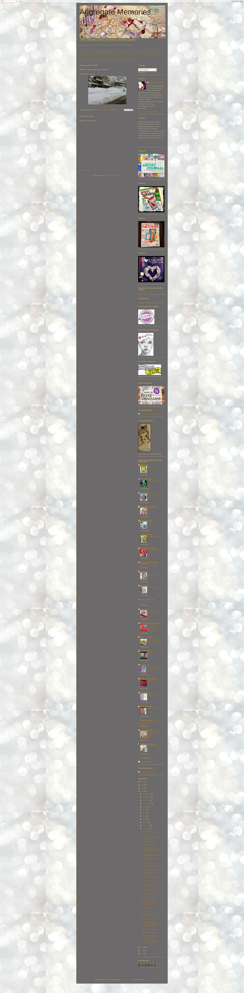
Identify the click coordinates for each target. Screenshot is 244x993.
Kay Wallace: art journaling (150, 623)
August (145, 806)
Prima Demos (122, 39)
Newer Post (85, 170)
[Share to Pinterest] (132, 110)
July (144, 810)
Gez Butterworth (146, 758)
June (145, 813)
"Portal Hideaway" (153, 745)
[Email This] (125, 110)
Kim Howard (144, 585)
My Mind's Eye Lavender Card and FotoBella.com (150, 924)
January (146, 829)
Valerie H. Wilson (146, 534)
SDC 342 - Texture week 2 (149, 565)
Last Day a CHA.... (148, 881)
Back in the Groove (154, 587)
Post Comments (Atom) (112, 175)
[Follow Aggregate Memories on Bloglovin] (145, 355)
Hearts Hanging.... (148, 845)
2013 (142, 791)
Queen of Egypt (153, 494)
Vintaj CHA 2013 (147, 894)
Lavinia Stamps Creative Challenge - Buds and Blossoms (155, 640)
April (144, 819)
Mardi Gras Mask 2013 (150, 929)
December (147, 794)
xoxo (149, 508)
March (145, 822)
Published (101, 39)
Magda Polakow (146, 651)
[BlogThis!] (127, 110)
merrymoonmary (126, 979)
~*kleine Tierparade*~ (155, 480)
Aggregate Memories (115, 12)
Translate (155, 72)
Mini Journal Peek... (149, 897)
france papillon (145, 761)
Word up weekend (154, 694)
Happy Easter (152, 680)
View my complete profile (147, 111)
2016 (142, 782)
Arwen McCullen (146, 479)
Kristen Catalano (146, 730)
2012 (142, 947)
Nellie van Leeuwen (147, 599)
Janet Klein (144, 609)
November (147, 797)
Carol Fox (144, 571)
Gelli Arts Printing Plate (150, 855)
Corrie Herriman (146, 520)
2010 (142, 953)
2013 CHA (145, 911)
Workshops (132, 39)
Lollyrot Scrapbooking (148, 506)
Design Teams (91, 39)
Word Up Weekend (154, 708)
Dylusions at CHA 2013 (150, 878)
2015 (142, 785)
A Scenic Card (153, 467)
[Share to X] (129, 110)
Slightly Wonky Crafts (148, 548)
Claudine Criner (146, 706)
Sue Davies (144, 493)
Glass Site (142, 293)
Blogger (146, 979)
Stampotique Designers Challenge (149, 563)
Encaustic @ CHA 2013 (150, 869)
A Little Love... (147, 863)
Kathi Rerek (144, 465)
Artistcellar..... (147, 834)
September (147, 803)
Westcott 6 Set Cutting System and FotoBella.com (150, 839)
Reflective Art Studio (156, 83)
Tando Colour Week (154, 550)
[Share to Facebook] (130, 110)
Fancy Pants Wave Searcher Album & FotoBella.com (149, 902)
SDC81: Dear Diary (149, 932)
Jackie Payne (145, 692)
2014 (142, 788)
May (144, 816)
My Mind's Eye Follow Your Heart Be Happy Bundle (150, 850)
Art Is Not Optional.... (150, 831)
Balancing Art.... (147, 919)
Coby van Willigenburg (148, 678)
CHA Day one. (147, 907)
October (146, 800)
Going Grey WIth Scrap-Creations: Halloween (154, 734)
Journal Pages (111, 39)
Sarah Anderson (146, 637)
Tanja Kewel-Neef (146, 720)
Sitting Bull (151, 522)
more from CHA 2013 (149, 866)
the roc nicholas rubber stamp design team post (155, 668)
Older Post (129, 170)
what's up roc (145, 665)
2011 (142, 950)
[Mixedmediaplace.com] (150, 414)
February (146, 825)
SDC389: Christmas (155, 536)
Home (82, 39)
